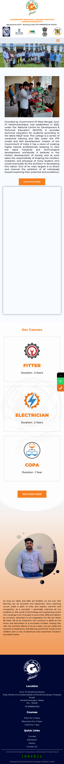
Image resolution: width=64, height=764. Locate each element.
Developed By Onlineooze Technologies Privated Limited (32, 762)
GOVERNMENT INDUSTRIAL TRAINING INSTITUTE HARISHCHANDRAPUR (32, 20)
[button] (58, 40)
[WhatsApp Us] (60, 380)
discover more (32, 182)
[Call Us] (60, 387)
